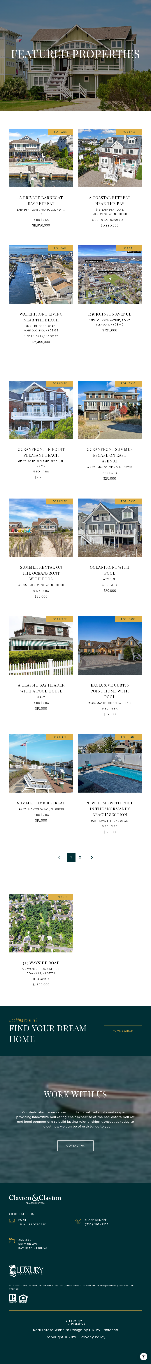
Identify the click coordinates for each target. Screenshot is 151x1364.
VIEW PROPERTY (41, 180)
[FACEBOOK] (55, 1349)
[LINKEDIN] (75, 1349)
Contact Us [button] (75, 1145)
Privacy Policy (93, 1337)
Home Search (123, 1031)
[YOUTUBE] (85, 1349)
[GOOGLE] (95, 1349)
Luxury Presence (103, 1330)
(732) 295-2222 (96, 1224)
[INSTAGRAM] (65, 1349)
